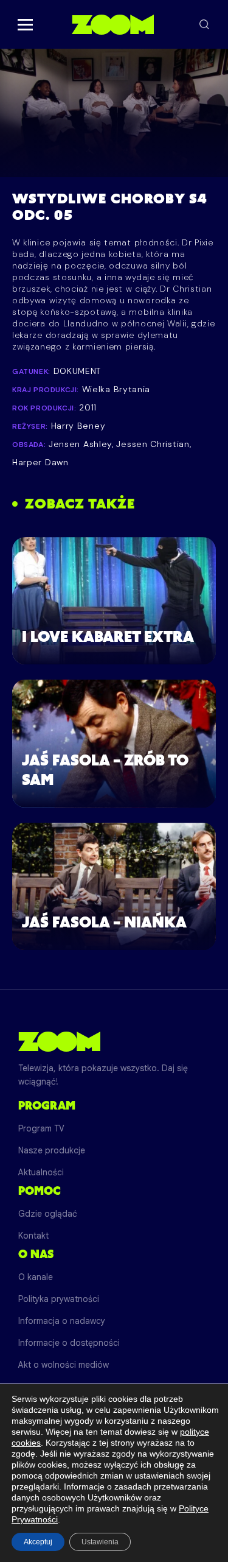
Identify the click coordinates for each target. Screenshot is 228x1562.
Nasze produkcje (51, 1150)
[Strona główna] (113, 24)
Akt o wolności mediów (63, 1364)
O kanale (35, 1277)
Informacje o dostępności (69, 1342)
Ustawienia (100, 1542)
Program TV (41, 1128)
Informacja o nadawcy (61, 1320)
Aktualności (41, 1172)
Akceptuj (38, 1542)
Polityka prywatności (58, 1298)
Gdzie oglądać (47, 1213)
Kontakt (33, 1235)
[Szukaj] (204, 24)
